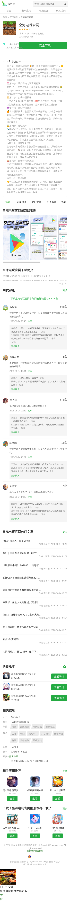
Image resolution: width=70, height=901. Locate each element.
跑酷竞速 (24, 726)
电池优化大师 (57, 827)
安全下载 (45, 45)
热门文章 (36, 202)
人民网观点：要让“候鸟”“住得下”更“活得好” (22, 651)
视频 (63, 202)
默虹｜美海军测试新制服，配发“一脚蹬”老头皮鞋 (22, 553)
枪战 (14, 740)
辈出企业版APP (57, 790)
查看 (12, 798)
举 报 (1, 897)
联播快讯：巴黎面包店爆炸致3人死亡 (22, 577)
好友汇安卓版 (35, 827)
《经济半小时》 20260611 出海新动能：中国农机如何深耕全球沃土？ (22, 565)
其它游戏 (45, 733)
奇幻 (22, 733)
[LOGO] (8, 3)
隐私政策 (13, 756)
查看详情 (59, 676)
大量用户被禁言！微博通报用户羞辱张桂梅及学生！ (22, 589)
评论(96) (21, 202)
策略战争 (33, 733)
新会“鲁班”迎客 (11, 639)
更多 (65, 290)
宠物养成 (50, 726)
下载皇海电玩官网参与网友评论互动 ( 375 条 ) (35, 298)
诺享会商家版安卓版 (12, 827)
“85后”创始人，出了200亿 (16, 540)
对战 (14, 726)
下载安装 (40, 33)
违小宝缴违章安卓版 (12, 790)
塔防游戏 (37, 726)
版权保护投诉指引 (35, 851)
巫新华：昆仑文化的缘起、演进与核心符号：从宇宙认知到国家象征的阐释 (22, 602)
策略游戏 (37, 740)
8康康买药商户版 (35, 790)
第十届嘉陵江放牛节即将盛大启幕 (20, 626)
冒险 (14, 733)
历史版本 (51, 202)
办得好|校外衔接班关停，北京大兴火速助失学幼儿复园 (22, 614)
